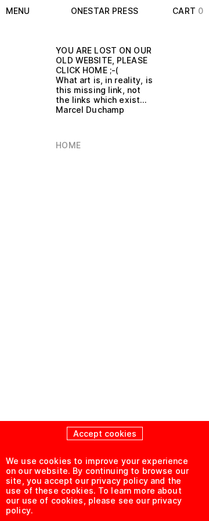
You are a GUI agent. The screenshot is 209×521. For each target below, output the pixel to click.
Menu (18, 11)
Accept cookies (104, 433)
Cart (187, 11)
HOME (68, 145)
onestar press (104, 11)
